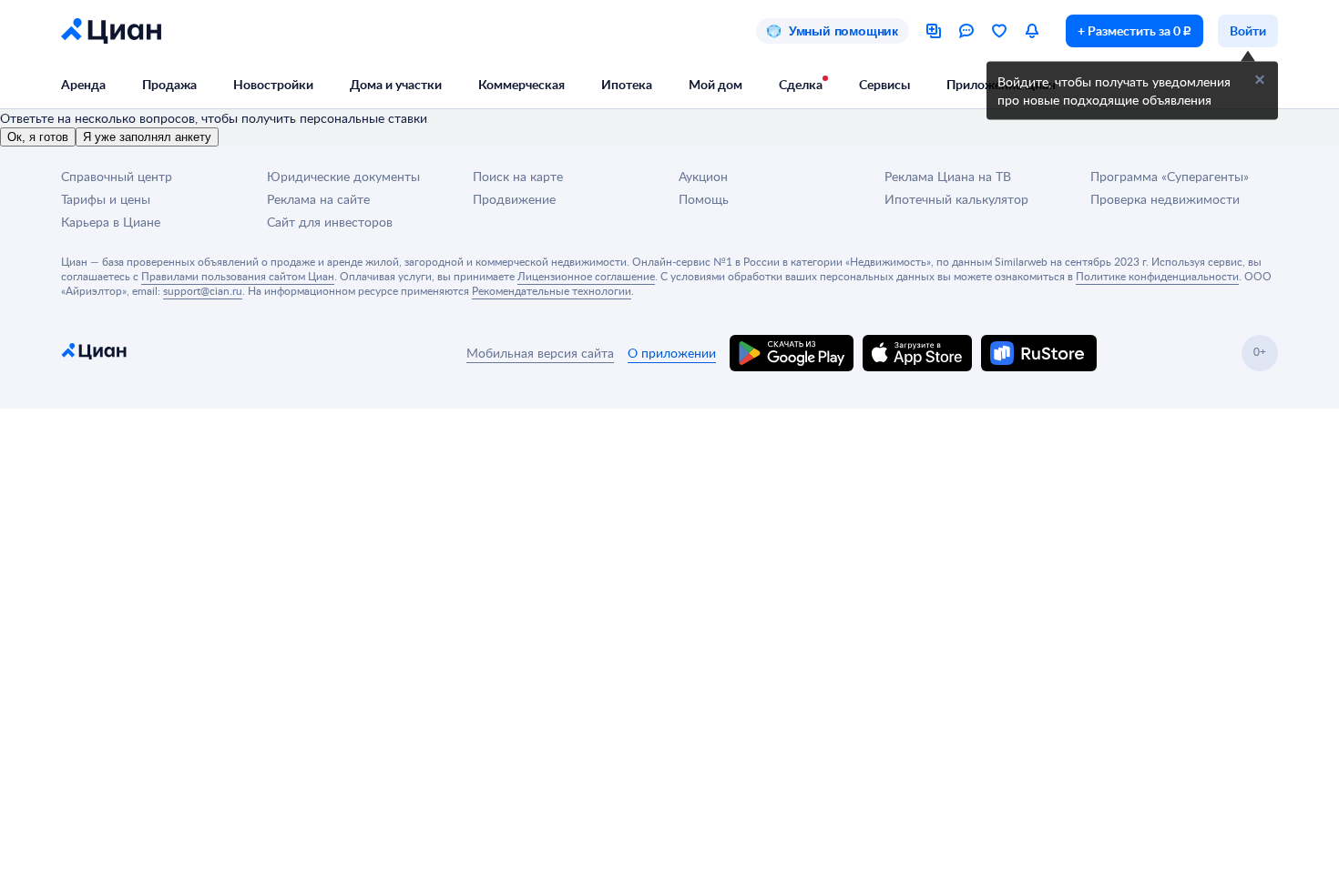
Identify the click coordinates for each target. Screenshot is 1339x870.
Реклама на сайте (318, 198)
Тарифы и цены (105, 198)
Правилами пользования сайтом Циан (237, 275)
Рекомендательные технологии (551, 290)
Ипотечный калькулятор (956, 198)
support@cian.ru (202, 290)
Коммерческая (521, 84)
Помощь (704, 198)
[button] (1260, 80)
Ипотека (626, 84)
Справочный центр (116, 176)
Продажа (169, 84)
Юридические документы (343, 176)
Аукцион (703, 176)
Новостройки (273, 84)
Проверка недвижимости (1165, 198)
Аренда (83, 84)
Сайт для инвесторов (330, 221)
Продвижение (514, 198)
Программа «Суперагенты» (1169, 176)
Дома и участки (396, 84)
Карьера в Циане (110, 221)
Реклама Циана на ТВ (947, 176)
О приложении (672, 352)
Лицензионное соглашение (586, 275)
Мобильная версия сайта (540, 352)
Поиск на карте (518, 176)
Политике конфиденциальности (1157, 275)
